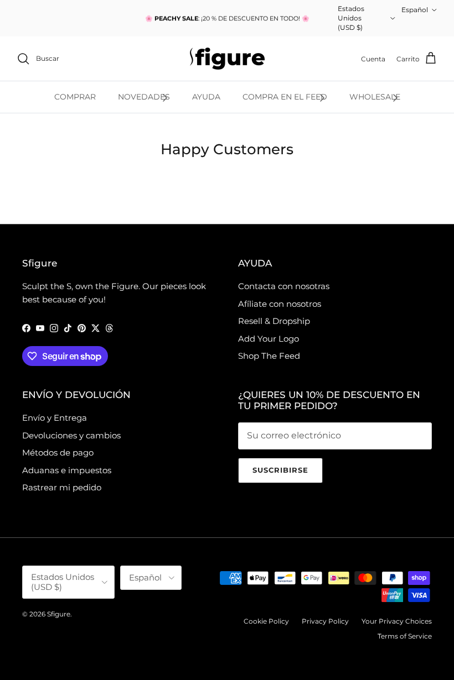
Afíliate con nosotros (279, 304)
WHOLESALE (374, 97)
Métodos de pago (58, 452)
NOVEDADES (144, 97)
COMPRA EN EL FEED (285, 97)
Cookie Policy (266, 621)
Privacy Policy (325, 621)
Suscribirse (280, 469)
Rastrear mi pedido (61, 487)
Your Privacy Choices (397, 621)
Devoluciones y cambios (71, 435)
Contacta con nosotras (283, 286)
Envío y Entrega (54, 417)
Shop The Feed (269, 356)
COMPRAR (75, 97)
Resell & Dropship (274, 321)
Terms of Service (405, 636)
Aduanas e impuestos (66, 470)
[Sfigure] (227, 59)
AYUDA (206, 97)
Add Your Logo (268, 338)
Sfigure (58, 614)
